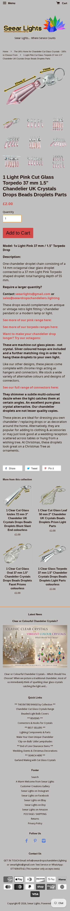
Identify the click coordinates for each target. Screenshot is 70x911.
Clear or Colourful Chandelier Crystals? (35, 621)
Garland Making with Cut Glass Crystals (35, 760)
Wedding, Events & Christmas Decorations (35, 750)
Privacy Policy (35, 823)
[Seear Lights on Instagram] (44, 841)
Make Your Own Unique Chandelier (35, 737)
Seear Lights (33, 903)
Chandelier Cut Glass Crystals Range (35, 709)
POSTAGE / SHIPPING (35, 814)
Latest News (35, 614)
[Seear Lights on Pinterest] (35, 841)
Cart (64, 3)
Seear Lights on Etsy (35, 805)
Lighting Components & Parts (35, 732)
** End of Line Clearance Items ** (35, 746)
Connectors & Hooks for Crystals (35, 723)
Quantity (8, 212)
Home (5, 51)
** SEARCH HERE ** (35, 755)
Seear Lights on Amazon (35, 809)
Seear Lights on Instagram (35, 791)
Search (35, 777)
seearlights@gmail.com (32, 294)
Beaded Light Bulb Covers (35, 713)
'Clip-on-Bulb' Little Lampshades (35, 741)
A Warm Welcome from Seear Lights (35, 781)
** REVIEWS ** (35, 718)
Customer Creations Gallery (35, 786)
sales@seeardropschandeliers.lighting (31, 298)
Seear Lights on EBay (35, 800)
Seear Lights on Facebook (35, 795)
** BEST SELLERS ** (35, 727)
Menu (11, 3)
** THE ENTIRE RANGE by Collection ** (35, 704)
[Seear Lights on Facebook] (26, 841)
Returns (35, 818)
